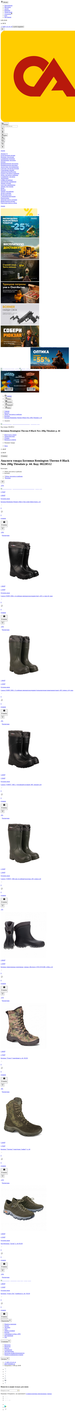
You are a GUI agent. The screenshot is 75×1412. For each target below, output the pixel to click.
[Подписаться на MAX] (5, 1378)
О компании (4, 1341)
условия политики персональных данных (39, 1393)
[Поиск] (2, 128)
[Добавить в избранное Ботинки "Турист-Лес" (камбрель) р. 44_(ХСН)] (2, 1270)
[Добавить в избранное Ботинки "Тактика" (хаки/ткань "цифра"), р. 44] (2, 1084)
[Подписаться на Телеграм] (5, 1372)
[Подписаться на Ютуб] (5, 1381)
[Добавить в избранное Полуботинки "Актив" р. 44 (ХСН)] (2, 1176)
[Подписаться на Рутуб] (5, 1383)
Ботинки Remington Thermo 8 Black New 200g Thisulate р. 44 (23, 417)
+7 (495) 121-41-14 (6, 26)
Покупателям (5, 1321)
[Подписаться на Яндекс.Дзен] (5, 1374)
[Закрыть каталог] (2, 146)
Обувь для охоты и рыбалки (13, 414)
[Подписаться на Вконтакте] (5, 1369)
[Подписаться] (19, 1390)
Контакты (4, 1359)
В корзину (4, 456)
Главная (9, 396)
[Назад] (2, 29)
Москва (5, 2)
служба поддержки (18, 26)
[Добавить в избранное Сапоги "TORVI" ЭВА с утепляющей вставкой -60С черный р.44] (2, 717)
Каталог (6, 124)
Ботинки (7, 416)
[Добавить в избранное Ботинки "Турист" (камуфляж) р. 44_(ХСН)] (2, 993)
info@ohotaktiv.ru (9, 1364)
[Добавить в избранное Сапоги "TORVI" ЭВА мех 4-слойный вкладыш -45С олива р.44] (2, 811)
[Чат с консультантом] (2, 143)
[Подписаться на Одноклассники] (5, 1376)
